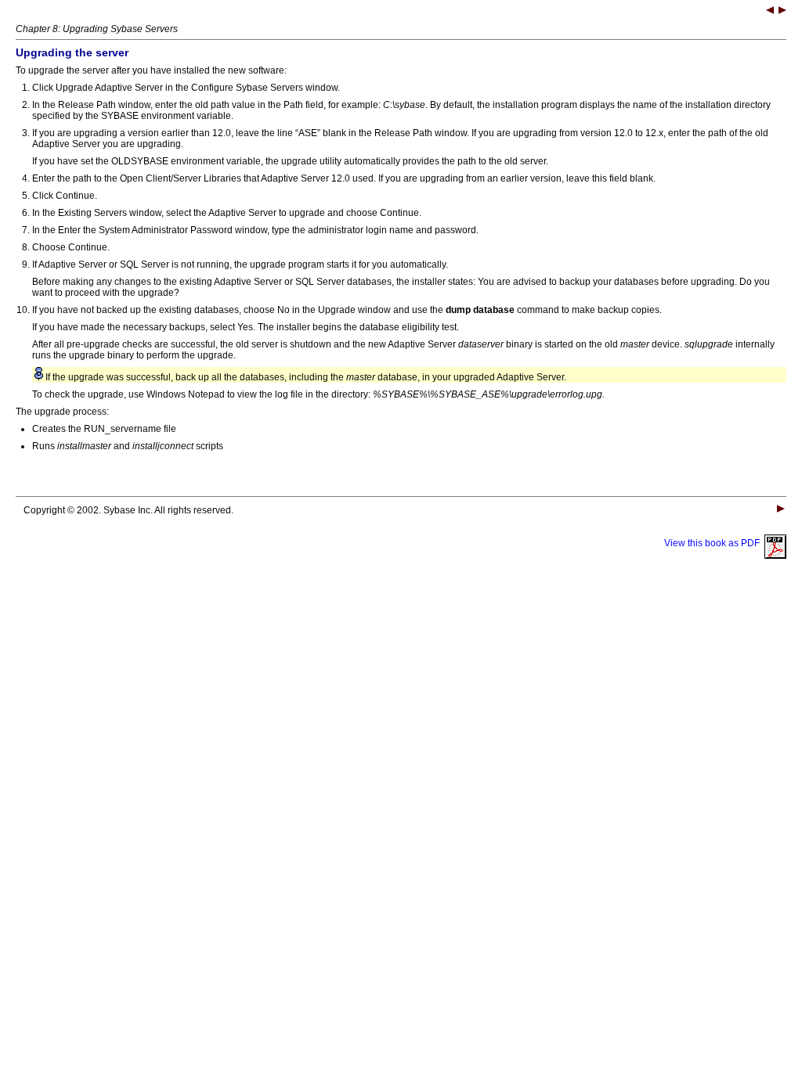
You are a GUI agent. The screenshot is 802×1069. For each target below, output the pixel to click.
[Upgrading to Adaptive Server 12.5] (770, 11)
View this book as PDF (714, 543)
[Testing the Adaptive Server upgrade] (782, 11)
